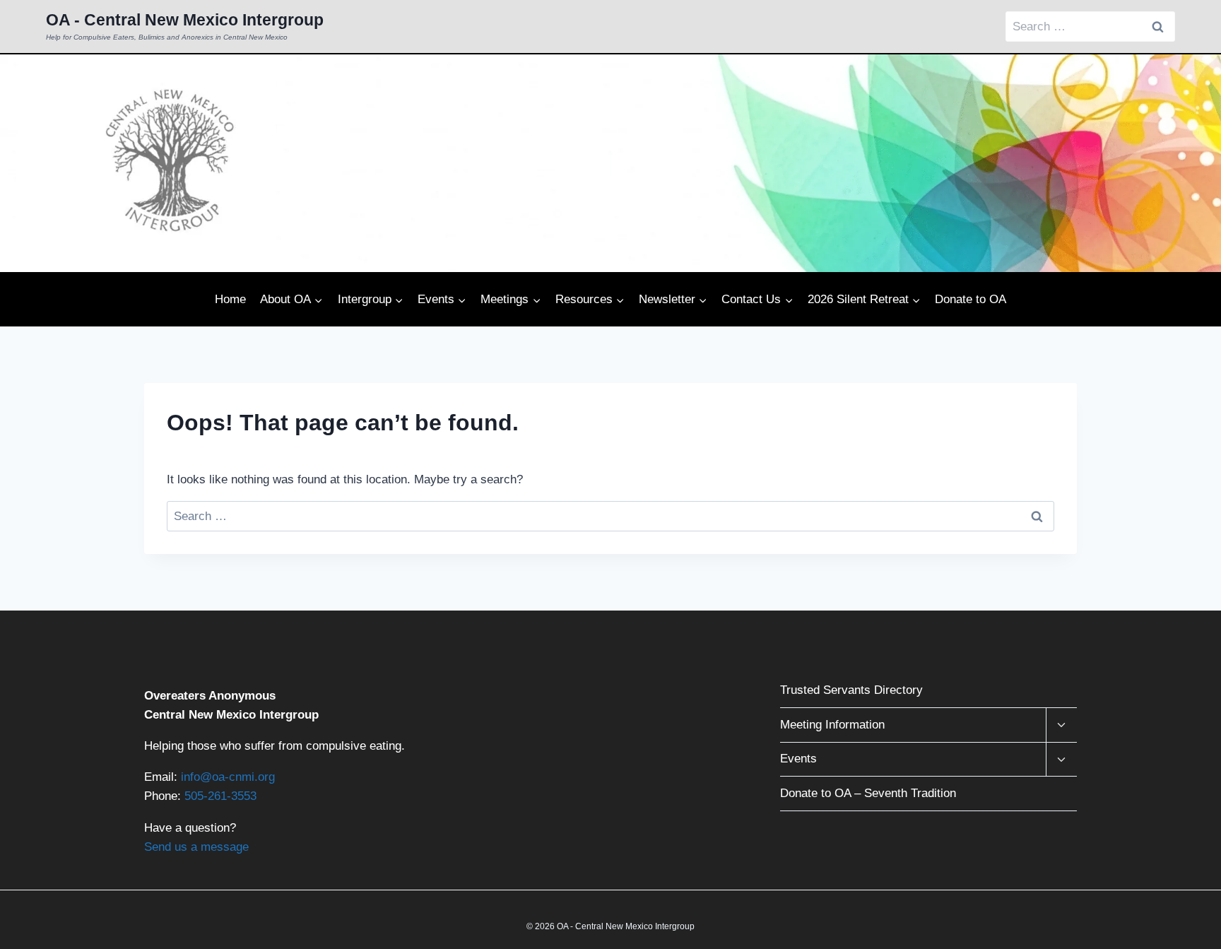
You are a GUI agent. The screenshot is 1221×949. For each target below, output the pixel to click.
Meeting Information (832, 724)
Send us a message (196, 847)
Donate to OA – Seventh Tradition (868, 793)
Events (798, 758)
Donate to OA (970, 299)
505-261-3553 (220, 796)
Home (230, 299)
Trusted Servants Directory (851, 690)
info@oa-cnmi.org (228, 777)
